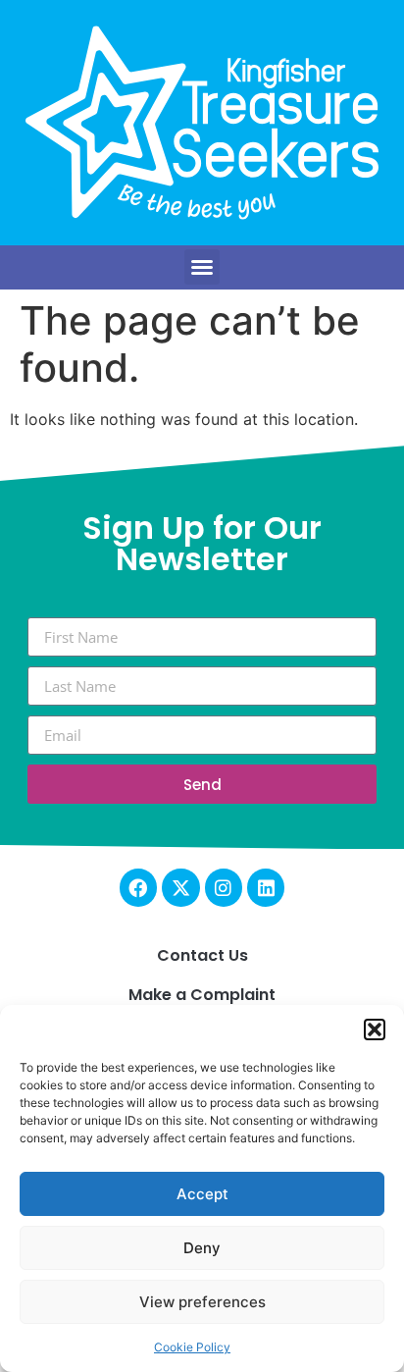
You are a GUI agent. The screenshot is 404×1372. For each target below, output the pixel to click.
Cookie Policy (192, 1347)
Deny (202, 1248)
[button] (374, 1029)
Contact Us (202, 955)
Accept (202, 1194)
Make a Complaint (202, 994)
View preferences (202, 1302)
